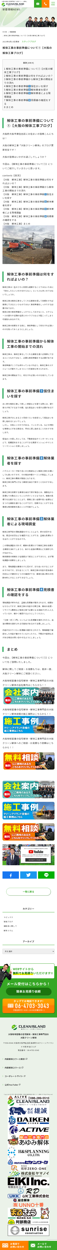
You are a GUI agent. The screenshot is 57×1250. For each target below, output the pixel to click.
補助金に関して (10, 926)
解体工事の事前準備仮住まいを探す (26, 86)
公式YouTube (11, 1084)
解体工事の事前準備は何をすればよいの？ (28, 75)
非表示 (30, 63)
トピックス (8, 917)
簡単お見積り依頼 (28, 991)
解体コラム (8, 930)
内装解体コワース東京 (15, 1058)
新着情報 (13, 32)
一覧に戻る (28, 891)
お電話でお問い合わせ (17, 1245)
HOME (4, 32)
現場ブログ (8, 921)
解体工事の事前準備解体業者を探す (26, 89)
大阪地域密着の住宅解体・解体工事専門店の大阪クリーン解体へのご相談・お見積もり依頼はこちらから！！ (28, 743)
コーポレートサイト (14, 1076)
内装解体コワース (13, 1067)
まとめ (8, 107)
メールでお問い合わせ (44, 1245)
